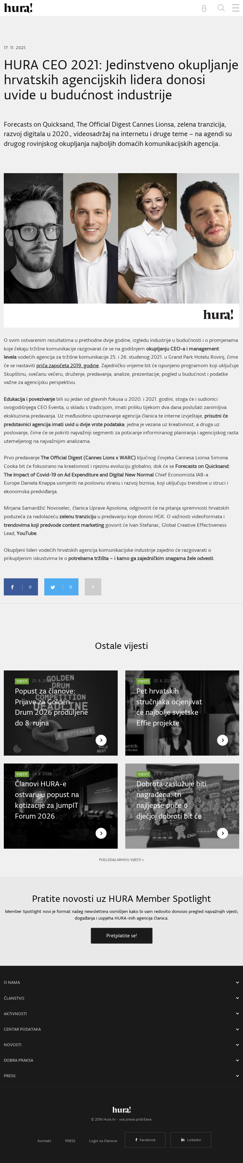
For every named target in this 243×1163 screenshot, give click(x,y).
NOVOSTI (13, 1044)
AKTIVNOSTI (15, 1013)
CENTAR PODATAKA (22, 1029)
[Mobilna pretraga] (221, 8)
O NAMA (12, 982)
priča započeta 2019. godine (67, 365)
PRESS (10, 1075)
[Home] (18, 8)
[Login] (205, 8)
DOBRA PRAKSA (18, 1060)
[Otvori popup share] (93, 586)
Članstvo (14, 998)
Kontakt (44, 1141)
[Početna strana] (121, 1111)
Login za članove (103, 1141)
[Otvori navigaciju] (235, 7)
